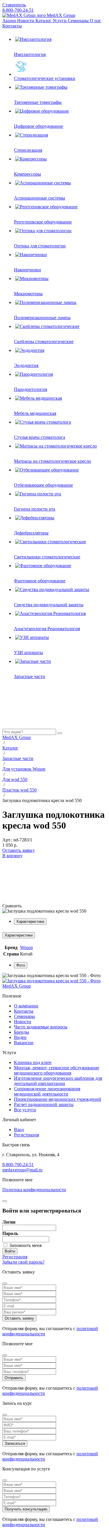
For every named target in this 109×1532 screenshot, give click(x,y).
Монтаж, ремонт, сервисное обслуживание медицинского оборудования (56, 1070)
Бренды (21, 1032)
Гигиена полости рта (34, 508)
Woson (26, 947)
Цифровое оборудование (38, 126)
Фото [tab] (20, 965)
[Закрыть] (4, 1201)
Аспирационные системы (39, 197)
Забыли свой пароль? (23, 1262)
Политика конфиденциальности (34, 1189)
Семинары (79, 20)
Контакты (12, 25)
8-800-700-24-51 (18, 10)
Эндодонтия (26, 365)
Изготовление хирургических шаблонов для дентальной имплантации (58, 1081)
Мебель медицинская (35, 413)
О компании (26, 1005)
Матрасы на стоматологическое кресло (52, 461)
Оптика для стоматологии (40, 245)
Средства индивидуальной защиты (48, 604)
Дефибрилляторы (31, 532)
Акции (9, 20)
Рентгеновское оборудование (43, 221)
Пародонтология (30, 389)
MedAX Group (60, 15)
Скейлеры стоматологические (44, 341)
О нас (95, 20)
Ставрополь (14, 4)
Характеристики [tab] (30, 921)
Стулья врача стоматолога (39, 437)
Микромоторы (28, 293)
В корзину (12, 855)
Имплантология (30, 54)
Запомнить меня (25, 1245)
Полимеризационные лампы (42, 317)
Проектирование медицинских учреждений (57, 1099)
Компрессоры (27, 174)
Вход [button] (19, 1129)
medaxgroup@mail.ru (22, 1169)
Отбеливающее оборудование (43, 485)
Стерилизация (28, 150)
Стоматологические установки (44, 78)
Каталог (44, 20)
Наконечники (27, 269)
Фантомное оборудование (39, 580)
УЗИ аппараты (28, 652)
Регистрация (26, 1134)
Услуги (60, 20)
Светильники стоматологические (47, 556)
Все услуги (25, 1109)
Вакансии (23, 1042)
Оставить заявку (18, 850)
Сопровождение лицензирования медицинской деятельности (47, 1091)
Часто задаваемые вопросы (40, 1026)
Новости (26, 20)
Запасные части (29, 676)
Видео (20, 1037)
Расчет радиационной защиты (44, 1104)
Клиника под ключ (32, 1062)
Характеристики (19, 935)
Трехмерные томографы (38, 102)
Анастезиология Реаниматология (47, 628)
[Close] (4, 1283)
